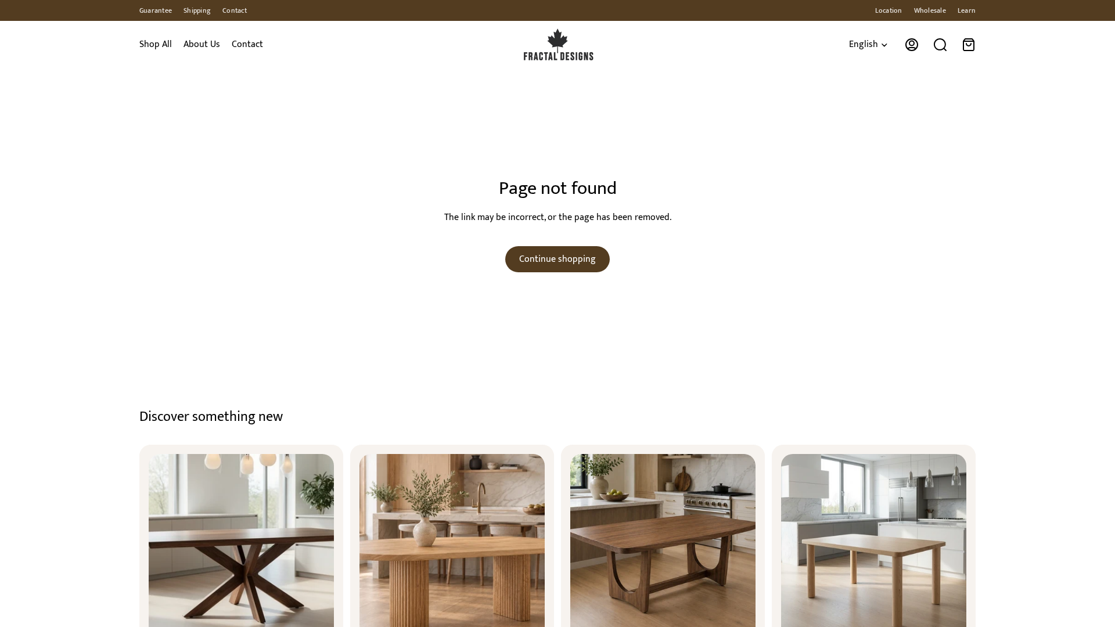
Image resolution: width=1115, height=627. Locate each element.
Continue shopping (557, 259)
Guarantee (155, 10)
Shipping (197, 10)
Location (888, 10)
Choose (159, 455)
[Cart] (969, 45)
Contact (234, 10)
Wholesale (930, 10)
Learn (967, 10)
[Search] (940, 45)
